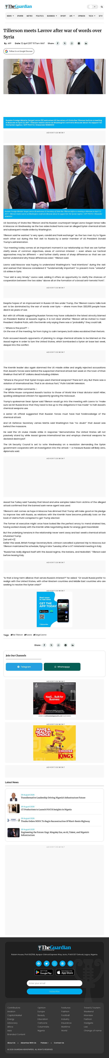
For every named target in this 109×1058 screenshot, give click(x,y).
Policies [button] (44, 1043)
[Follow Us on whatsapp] (70, 963)
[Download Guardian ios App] (65, 972)
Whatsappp (63, 666)
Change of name (93, 1030)
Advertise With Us (28, 1043)
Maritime (65, 1026)
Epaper (20, 16)
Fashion (65, 1011)
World (64, 1030)
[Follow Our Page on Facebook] (39, 963)
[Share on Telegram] (79, 43)
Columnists (43, 1026)
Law (86, 1026)
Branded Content (16, 1034)
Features (65, 1007)
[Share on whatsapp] (72, 43)
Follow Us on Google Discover (21, 51)
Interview (88, 1015)
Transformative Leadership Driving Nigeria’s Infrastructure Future (53, 797)
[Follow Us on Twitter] (47, 963)
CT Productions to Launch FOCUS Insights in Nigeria (46, 809)
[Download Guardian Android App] (44, 972)
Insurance (66, 1023)
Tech (91, 16)
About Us (11, 1043)
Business (51, 16)
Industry (65, 1019)
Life (71, 16)
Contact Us (59, 1043)
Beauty (41, 1015)
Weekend (89, 1011)
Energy (10, 1019)
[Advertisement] (54, 477)
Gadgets (88, 1023)
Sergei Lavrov (41, 635)
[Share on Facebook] (57, 43)
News (9, 16)
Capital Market (14, 1015)
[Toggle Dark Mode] (92, 7)
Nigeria (41, 1030)
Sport (63, 16)
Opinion (81, 16)
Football (65, 1015)
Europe (41, 1011)
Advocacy (12, 1023)
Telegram (26, 666)
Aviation (11, 1011)
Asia (9, 1030)
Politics (40, 16)
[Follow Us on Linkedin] (62, 963)
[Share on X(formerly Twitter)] (65, 43)
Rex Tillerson (17, 635)
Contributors (13, 1007)
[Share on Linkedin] (86, 43)
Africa (10, 1026)
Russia (29, 635)
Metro (30, 16)
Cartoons (42, 1023)
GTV (100, 16)
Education (43, 1019)
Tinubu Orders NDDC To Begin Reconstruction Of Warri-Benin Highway (55, 821)
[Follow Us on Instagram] (54, 963)
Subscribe (54, 991)
